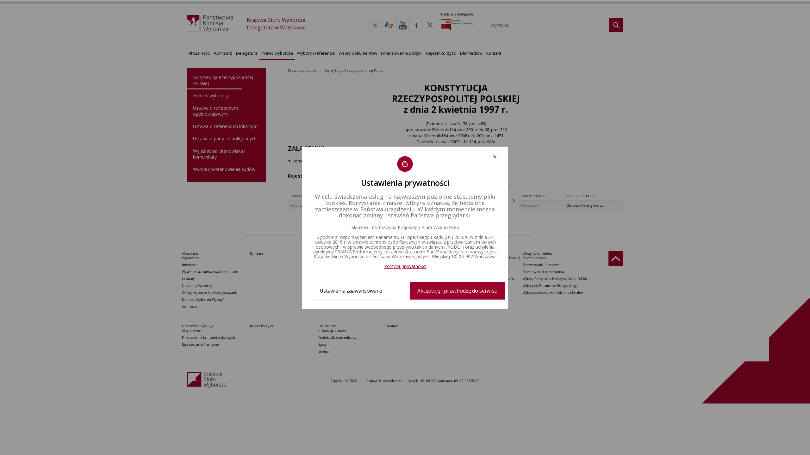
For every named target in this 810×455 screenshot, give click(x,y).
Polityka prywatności (405, 266)
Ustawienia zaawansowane (351, 290)
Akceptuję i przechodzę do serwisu (457, 290)
